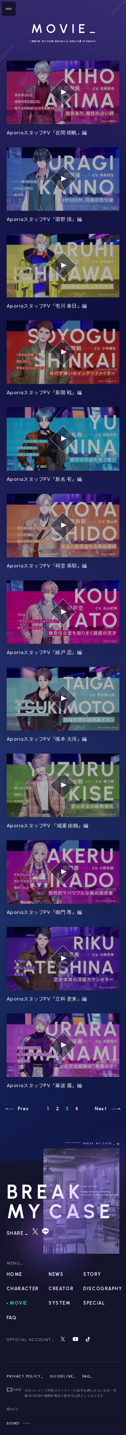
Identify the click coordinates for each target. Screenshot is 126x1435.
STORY (92, 1274)
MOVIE (18, 1303)
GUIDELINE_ (63, 1376)
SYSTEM (59, 1303)
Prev (23, 1108)
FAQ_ (87, 1376)
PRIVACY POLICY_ (25, 1376)
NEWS (56, 1274)
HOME (14, 1274)
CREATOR (61, 1288)
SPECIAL (94, 1303)
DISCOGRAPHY (102, 1288)
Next (101, 1108)
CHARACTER (23, 1288)
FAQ (12, 1317)
